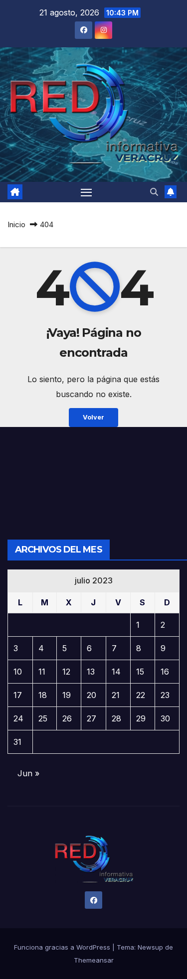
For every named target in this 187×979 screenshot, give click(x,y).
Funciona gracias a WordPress (63, 947)
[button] (154, 192)
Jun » (28, 773)
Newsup (150, 947)
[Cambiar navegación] (86, 192)
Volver (93, 417)
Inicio (16, 224)
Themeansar (94, 960)
